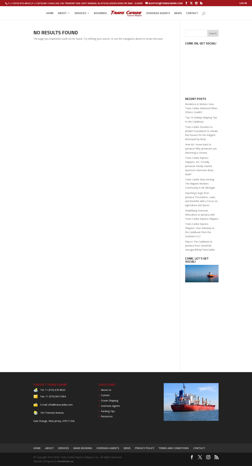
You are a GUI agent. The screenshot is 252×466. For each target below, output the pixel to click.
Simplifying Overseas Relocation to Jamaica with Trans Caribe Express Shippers (202, 214)
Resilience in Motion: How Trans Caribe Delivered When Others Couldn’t (201, 108)
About (62, 13)
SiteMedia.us (65, 461)
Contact (192, 13)
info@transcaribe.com (60, 404)
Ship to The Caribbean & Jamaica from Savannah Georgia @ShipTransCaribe (200, 245)
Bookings (100, 13)
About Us (106, 390)
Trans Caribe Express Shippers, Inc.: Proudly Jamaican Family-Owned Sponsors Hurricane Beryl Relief (199, 166)
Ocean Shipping (109, 400)
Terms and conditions (174, 448)
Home (50, 13)
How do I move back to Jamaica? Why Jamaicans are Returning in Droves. (201, 148)
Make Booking (82, 448)
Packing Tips (108, 411)
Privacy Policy (144, 448)
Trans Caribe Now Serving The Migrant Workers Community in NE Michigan (200, 183)
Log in (243, 3)
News (178, 13)
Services (80, 13)
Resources (107, 416)
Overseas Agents (158, 13)
